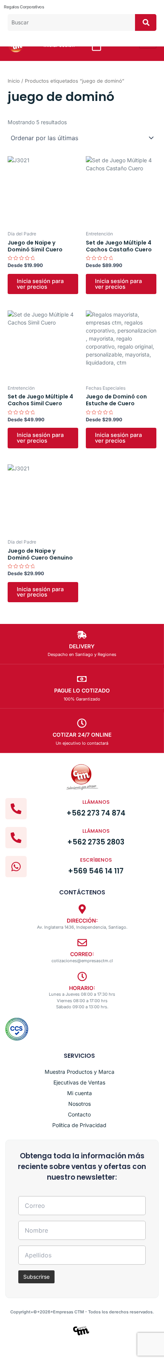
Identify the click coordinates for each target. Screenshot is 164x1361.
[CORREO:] (82, 942)
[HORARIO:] (82, 976)
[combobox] (71, 22)
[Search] (145, 22)
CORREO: (82, 954)
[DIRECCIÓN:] (82, 909)
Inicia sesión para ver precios (40, 284)
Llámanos (95, 802)
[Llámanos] (16, 808)
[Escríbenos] (16, 866)
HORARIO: (82, 988)
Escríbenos (96, 860)
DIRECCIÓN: (82, 920)
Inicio (14, 81)
